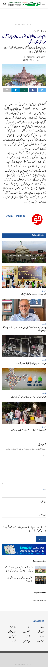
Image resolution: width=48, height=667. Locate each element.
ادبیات (42, 636)
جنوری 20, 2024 (31, 60)
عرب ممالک (12, 632)
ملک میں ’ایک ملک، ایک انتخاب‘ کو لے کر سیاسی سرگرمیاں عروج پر (28, 397)
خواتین (27, 636)
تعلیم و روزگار (26, 632)
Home (43, 30)
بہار (28, 627)
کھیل (14, 641)
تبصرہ (44, 455)
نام (44, 489)
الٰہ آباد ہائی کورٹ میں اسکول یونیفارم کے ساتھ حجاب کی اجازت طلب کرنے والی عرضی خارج (19, 569)
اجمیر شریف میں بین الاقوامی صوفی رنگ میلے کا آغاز (33, 294)
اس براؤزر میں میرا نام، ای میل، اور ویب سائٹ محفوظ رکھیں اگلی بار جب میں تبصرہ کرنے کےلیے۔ (25, 529)
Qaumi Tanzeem (36, 57)
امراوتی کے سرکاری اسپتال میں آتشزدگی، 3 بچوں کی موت (31, 363)
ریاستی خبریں (26, 641)
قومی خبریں (36, 30)
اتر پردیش (41, 632)
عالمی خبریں (12, 627)
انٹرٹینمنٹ (40, 641)
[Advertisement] (24, 14)
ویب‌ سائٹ (42, 514)
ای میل (43, 502)
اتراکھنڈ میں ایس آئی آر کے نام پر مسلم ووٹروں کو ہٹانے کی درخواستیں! (28, 430)
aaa (42, 627)
